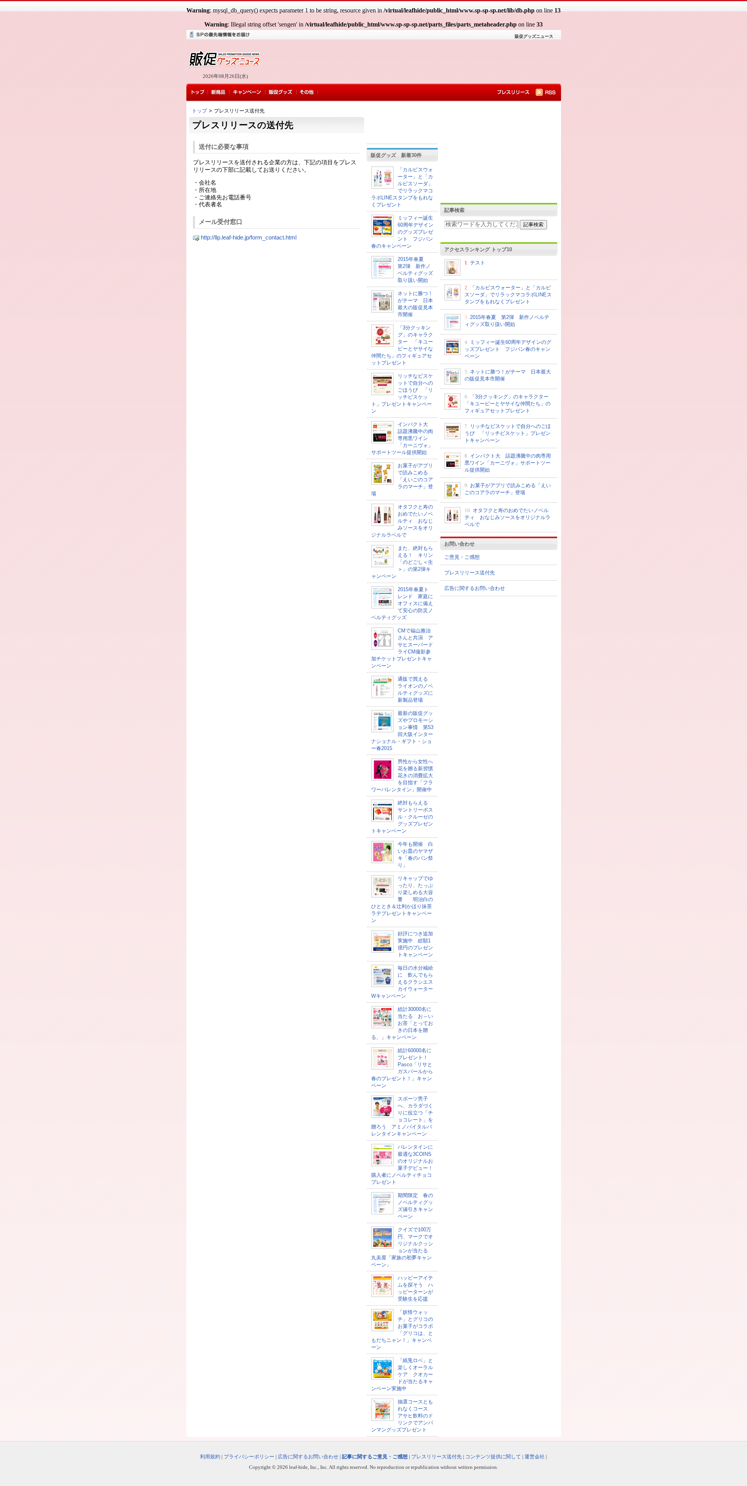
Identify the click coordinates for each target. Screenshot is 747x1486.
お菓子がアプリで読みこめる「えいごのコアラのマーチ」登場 (402, 480)
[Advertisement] (408, 62)
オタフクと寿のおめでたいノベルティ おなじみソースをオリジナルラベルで (402, 521)
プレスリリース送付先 (469, 573)
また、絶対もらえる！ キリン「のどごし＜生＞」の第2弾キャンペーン (402, 562)
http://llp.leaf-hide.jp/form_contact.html (248, 237)
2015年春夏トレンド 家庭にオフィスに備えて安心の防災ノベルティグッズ (402, 603)
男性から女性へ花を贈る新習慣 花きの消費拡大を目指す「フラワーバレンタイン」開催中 (404, 775)
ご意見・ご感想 (462, 557)
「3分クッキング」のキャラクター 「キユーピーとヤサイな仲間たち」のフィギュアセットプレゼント (509, 404)
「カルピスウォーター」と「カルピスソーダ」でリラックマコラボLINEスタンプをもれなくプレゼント (508, 295)
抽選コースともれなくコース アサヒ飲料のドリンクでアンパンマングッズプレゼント (402, 1416)
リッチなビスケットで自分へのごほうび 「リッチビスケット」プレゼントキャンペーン (508, 433)
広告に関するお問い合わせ (474, 588)
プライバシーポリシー (249, 1457)
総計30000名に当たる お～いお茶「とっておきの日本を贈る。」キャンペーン (402, 1023)
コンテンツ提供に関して (493, 1457)
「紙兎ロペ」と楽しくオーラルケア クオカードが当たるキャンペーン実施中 (402, 1374)
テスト (477, 263)
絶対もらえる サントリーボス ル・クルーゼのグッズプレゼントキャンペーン (404, 817)
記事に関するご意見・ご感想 (375, 1457)
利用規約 (210, 1457)
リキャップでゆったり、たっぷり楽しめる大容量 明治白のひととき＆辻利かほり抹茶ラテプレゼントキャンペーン (402, 899)
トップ (199, 111)
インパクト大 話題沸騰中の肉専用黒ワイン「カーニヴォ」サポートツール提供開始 (402, 438)
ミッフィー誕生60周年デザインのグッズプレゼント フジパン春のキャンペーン (402, 232)
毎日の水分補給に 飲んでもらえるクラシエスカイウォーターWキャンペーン (402, 982)
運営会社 (534, 1457)
